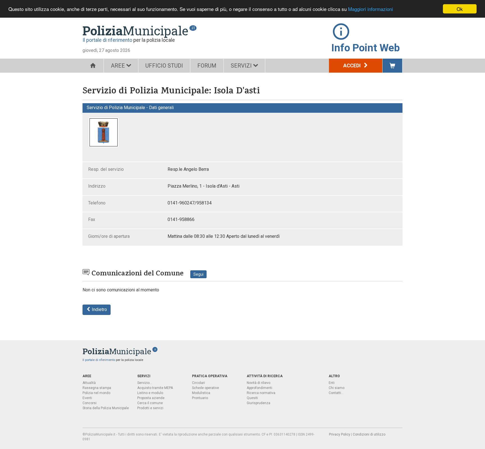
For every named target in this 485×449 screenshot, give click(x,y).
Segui (198, 274)
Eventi (87, 398)
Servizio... (144, 383)
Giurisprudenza (258, 403)
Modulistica (201, 393)
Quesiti (252, 398)
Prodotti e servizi (150, 408)
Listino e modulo (150, 393)
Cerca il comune (150, 403)
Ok (460, 8)
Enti (332, 383)
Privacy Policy (339, 434)
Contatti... (336, 393)
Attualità (89, 383)
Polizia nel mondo (96, 393)
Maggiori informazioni (370, 9)
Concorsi (90, 403)
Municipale (135, 30)
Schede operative (205, 388)
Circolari (198, 383)
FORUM (206, 65)
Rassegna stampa (97, 388)
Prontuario (200, 398)
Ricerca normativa (261, 393)
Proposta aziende (150, 398)
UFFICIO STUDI (164, 65)
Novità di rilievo (258, 383)
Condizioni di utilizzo (369, 434)
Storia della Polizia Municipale (106, 408)
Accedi (352, 65)
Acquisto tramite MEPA (155, 388)
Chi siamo (336, 388)
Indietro (99, 309)
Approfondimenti (259, 388)
